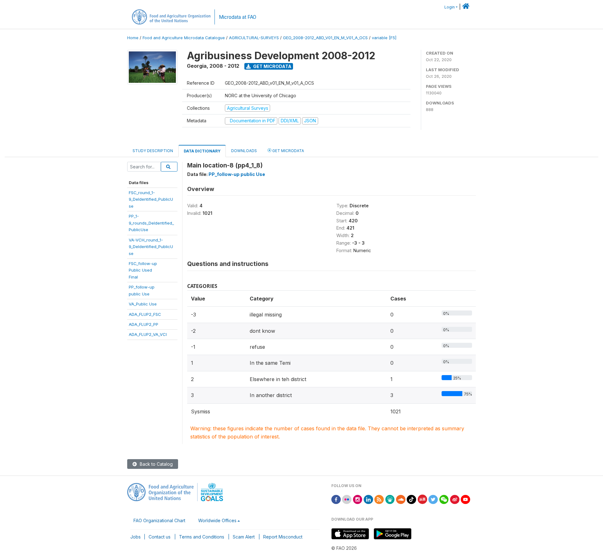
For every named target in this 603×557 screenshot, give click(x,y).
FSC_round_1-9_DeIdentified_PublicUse (151, 199)
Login (449, 7)
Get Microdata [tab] (287, 150)
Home (133, 37)
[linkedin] (368, 498)
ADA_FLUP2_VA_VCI (148, 334)
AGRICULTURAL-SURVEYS (254, 37)
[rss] (379, 498)
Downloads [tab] (244, 150)
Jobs (135, 536)
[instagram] (357, 498)
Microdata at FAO (237, 17)
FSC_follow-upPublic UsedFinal (143, 270)
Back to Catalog (156, 464)
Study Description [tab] (153, 150)
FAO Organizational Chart (159, 520)
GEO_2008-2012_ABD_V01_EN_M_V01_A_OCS (325, 37)
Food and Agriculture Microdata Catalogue (184, 37)
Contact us (160, 536)
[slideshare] (390, 498)
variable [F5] (384, 37)
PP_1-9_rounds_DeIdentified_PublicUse (151, 223)
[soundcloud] (400, 498)
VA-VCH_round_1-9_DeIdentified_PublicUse (151, 246)
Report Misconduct (282, 536)
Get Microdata (271, 66)
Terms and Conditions (201, 536)
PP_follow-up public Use (237, 174)
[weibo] (454, 498)
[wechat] (444, 498)
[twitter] (433, 498)
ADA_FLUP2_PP (143, 324)
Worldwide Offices (217, 520)
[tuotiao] (422, 498)
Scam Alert (244, 536)
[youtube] (465, 498)
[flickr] (346, 498)
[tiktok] (411, 498)
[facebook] (336, 498)
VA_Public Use (143, 303)
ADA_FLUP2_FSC (145, 314)
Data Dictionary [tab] (202, 151)
